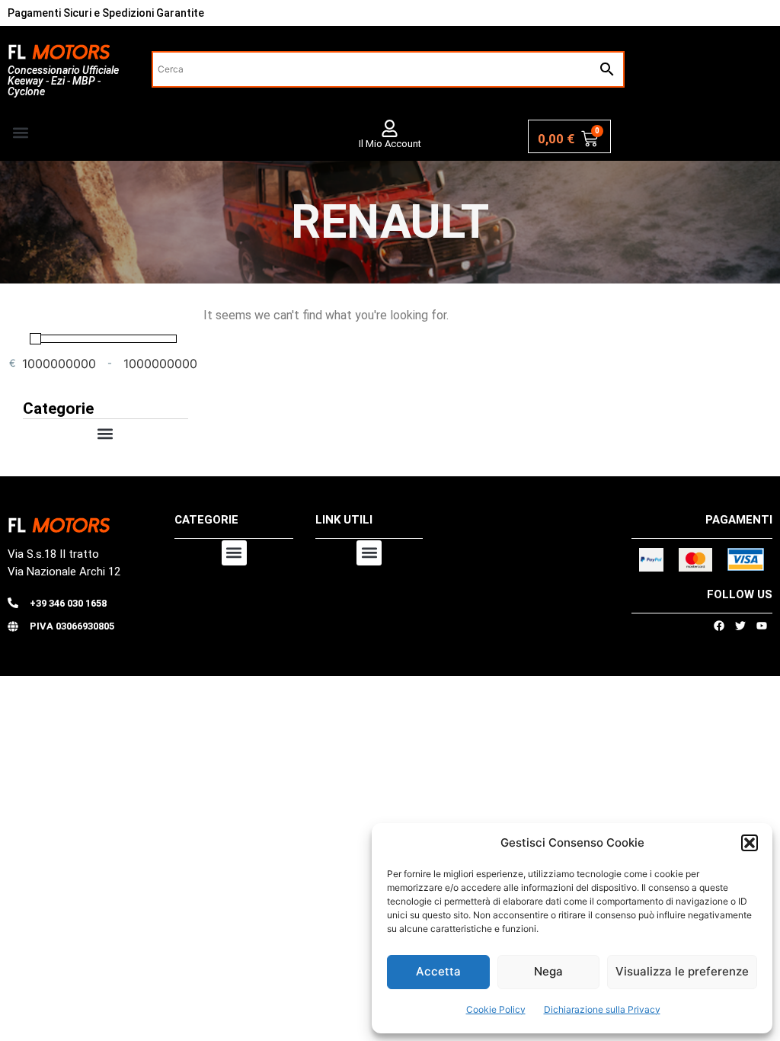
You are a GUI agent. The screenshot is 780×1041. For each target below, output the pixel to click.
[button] (749, 842)
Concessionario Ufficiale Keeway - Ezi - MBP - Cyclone (63, 81)
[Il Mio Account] (389, 128)
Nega (548, 971)
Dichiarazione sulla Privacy (602, 1009)
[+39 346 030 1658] (13, 602)
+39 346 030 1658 (68, 603)
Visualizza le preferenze (682, 971)
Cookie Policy (496, 1009)
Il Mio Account (390, 143)
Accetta (438, 971)
